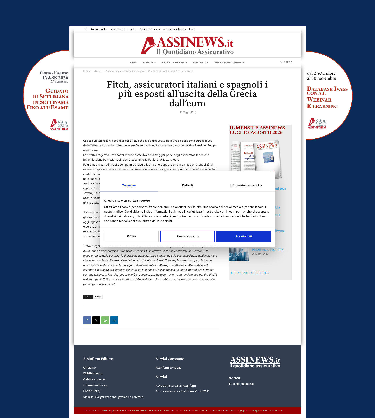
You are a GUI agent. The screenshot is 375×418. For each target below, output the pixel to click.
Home (86, 71)
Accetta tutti (243, 236)
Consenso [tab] (129, 185)
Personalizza (185, 236)
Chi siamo (89, 367)
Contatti (131, 29)
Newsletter (101, 29)
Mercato (199, 62)
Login (192, 29)
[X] (96, 320)
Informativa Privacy (95, 385)
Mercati (98, 71)
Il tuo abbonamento (241, 384)
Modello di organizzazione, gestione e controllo (113, 397)
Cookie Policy (91, 391)
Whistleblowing (92, 373)
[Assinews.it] (187, 45)
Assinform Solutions (174, 29)
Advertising (117, 29)
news (98, 296)
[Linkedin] (93, 29)
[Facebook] (86, 29)
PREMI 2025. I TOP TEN (268, 250)
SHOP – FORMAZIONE (227, 62)
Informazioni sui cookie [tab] (246, 185)
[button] (285, 62)
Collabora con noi (150, 29)
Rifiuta (131, 236)
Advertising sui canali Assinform (176, 385)
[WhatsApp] (105, 320)
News (134, 62)
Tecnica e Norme (173, 62)
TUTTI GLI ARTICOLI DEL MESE (249, 273)
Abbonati (234, 378)
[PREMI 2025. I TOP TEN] (239, 254)
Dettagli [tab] (187, 185)
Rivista (148, 62)
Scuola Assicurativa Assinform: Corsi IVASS (183, 391)
